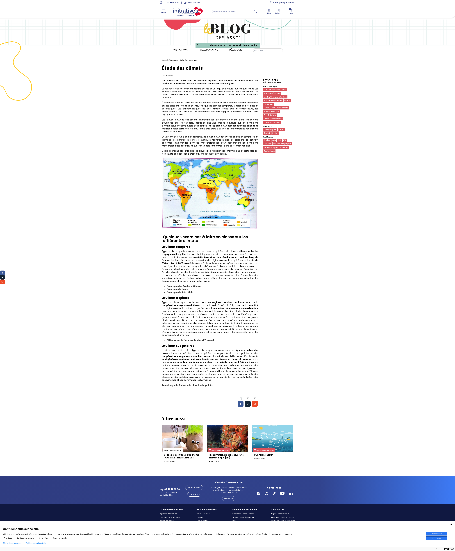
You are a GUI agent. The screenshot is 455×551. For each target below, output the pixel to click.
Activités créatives (272, 122)
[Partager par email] (2, 282)
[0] (240, 404)
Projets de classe (271, 111)
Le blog (200, 517)
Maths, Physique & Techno (275, 97)
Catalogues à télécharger (243, 517)
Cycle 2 (267, 133)
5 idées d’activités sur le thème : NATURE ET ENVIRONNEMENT (181, 456)
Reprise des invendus (280, 514)
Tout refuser (436, 538)
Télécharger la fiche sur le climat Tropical (190, 340)
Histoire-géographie (282, 143)
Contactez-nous (194, 487)
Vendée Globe (171, 88)
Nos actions (180, 49)
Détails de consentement (12, 543)
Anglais (287, 100)
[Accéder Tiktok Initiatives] (274, 493)
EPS (284, 140)
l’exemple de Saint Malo (179, 292)
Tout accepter (436, 534)
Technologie (269, 151)
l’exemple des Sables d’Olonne (183, 286)
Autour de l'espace (272, 93)
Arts (274, 140)
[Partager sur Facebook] (2, 273)
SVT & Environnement (189, 60)
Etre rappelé (194, 494)
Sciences (284, 147)
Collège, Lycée (270, 129)
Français (267, 143)
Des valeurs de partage (170, 517)
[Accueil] (161, 2)
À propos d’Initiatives (168, 514)
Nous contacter (203, 514)
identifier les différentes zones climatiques (186, 139)
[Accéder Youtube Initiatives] (282, 493)
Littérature (268, 104)
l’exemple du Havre (177, 289)
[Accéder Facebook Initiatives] (258, 493)
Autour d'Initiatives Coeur (275, 89)
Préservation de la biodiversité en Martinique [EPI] (226, 456)
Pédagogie (235, 49)
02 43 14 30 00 (173, 3)
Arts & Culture (270, 115)
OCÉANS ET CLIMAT (264, 454)
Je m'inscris (229, 498)
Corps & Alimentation (273, 118)
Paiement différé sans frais (282, 517)
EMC (279, 140)
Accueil (165, 60)
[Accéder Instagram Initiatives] (266, 493)
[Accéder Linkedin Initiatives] (291, 493)
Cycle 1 (281, 129)
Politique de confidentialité (36, 543)
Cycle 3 (275, 133)
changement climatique (213, 153)
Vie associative (209, 49)
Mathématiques (271, 147)
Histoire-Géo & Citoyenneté (276, 108)
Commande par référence (243, 514)
